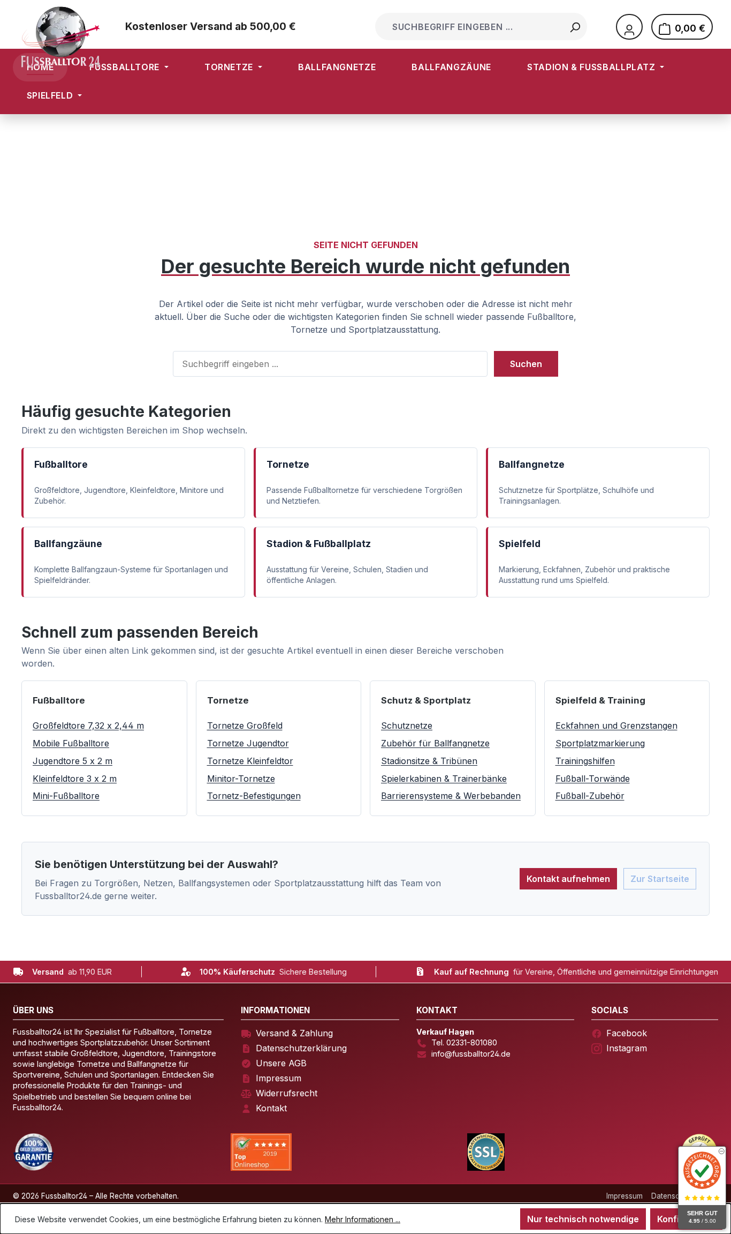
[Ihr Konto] (629, 27)
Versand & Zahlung (294, 1033)
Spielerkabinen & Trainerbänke (444, 778)
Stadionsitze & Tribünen (429, 761)
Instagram (626, 1048)
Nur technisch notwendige (583, 1219)
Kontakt (271, 1108)
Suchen (526, 363)
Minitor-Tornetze (241, 778)
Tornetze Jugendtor (248, 743)
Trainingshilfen (585, 761)
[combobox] (470, 26)
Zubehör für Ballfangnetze (435, 743)
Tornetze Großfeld (245, 725)
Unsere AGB (281, 1063)
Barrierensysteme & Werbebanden (451, 795)
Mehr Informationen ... (362, 1219)
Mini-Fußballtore (66, 795)
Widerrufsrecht (286, 1093)
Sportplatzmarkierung (600, 743)
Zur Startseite (659, 878)
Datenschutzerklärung (301, 1048)
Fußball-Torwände (592, 778)
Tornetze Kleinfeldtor (250, 761)
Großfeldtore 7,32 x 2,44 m (88, 725)
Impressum (278, 1078)
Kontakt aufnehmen (568, 878)
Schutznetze (406, 725)
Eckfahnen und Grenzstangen (616, 725)
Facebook (626, 1033)
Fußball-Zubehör (590, 795)
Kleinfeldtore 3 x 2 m (75, 778)
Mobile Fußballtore (71, 743)
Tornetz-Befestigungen (254, 795)
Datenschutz (673, 1196)
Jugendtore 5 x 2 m (72, 761)
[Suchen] (574, 26)
